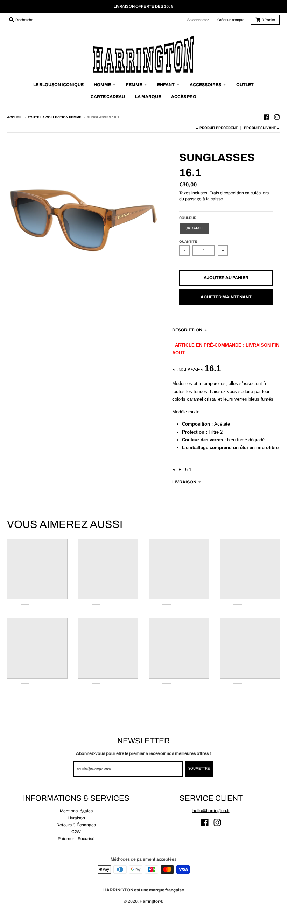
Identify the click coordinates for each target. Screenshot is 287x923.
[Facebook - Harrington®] (266, 117)
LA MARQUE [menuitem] (148, 96)
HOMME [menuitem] (102, 84)
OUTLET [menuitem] (245, 84)
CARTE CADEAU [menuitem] (108, 96)
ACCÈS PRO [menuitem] (183, 96)
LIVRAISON (184, 482)
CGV (76, 831)
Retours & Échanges (76, 824)
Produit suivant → (262, 128)
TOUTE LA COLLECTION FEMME (55, 117)
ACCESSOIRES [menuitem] (205, 84)
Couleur (187, 218)
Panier (268, 20)
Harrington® (151, 901)
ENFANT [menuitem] (166, 84)
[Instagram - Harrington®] (277, 117)
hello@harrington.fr (211, 810)
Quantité (188, 241)
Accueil (14, 117)
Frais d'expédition (226, 193)
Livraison (76, 817)
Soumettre (199, 768)
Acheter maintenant (226, 297)
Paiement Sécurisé (76, 838)
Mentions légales (76, 810)
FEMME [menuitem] (134, 84)
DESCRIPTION (187, 330)
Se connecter (198, 20)
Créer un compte (230, 20)
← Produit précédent (216, 128)
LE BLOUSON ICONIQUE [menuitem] (58, 84)
